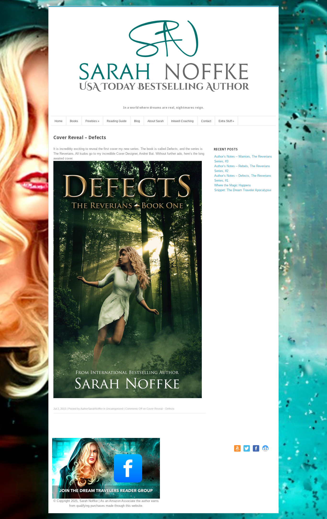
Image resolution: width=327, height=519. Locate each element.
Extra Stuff (226, 121)
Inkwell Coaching (182, 121)
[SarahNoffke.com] (163, 102)
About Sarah (155, 121)
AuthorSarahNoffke (91, 408)
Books (74, 121)
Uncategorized (114, 408)
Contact (206, 121)
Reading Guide (117, 121)
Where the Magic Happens (232, 185)
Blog (137, 121)
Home (58, 121)
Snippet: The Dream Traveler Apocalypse (242, 190)
